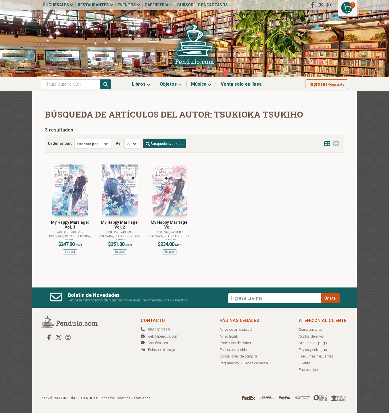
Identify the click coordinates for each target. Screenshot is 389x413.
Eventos (127, 5)
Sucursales (56, 5)
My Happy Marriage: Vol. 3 (70, 224)
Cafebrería (157, 5)
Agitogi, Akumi (69, 232)
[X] (321, 5)
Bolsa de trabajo (161, 350)
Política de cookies (234, 350)
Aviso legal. (229, 336)
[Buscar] (105, 84)
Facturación (308, 369)
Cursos (185, 5)
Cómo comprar (311, 329)
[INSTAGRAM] (329, 5)
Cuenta (304, 363)
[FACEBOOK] (312, 5)
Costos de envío (311, 336)
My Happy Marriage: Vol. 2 (120, 224)
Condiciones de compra (238, 356)
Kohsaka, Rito (61, 236)
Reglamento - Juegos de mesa (244, 363)
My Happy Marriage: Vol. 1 (170, 224)
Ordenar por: (60, 143)
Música (199, 84)
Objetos (169, 84)
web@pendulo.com (163, 336)
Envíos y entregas (313, 350)
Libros (139, 84)
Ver (119, 143)
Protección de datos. (236, 343)
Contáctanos (213, 5)
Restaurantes (94, 5)
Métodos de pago (313, 343)
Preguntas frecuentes (316, 356)
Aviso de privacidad (236, 329)
